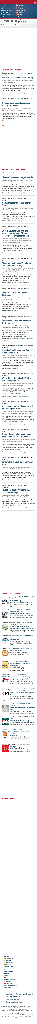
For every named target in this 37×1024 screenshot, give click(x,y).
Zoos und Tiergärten (18, 731)
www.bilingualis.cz (18, 635)
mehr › (19, 90)
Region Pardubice (21, 8)
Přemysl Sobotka (23, 193)
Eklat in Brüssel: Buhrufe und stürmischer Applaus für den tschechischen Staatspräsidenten (17, 233)
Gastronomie (19, 611)
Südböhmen (20, 12)
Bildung (11, 599)
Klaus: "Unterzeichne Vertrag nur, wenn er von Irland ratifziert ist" (16, 435)
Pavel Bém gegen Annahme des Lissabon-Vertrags (16, 491)
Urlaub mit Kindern (18, 676)
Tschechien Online (18, 73)
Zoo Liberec (13, 735)
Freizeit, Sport (9, 962)
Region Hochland (6, 14)
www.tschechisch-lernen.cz (25, 622)
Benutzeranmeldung (13, 999)
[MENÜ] (35, 2)
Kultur (29, 678)
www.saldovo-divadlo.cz (23, 744)
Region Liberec (20, 7)
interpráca (27, 1010)
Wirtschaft (8, 987)
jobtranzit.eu (4, 1015)
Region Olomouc (6, 16)
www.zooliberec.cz (18, 729)
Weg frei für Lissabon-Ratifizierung (17, 77)
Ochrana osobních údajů (14, 1002)
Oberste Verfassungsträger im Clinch (18, 177)
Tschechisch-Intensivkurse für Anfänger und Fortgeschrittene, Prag (21, 627)
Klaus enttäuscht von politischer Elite (16, 204)
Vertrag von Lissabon (12, 93)
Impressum (10, 994)
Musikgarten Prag (15, 601)
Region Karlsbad (21, 10)
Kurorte (25, 678)
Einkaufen (8, 960)
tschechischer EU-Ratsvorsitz (26, 338)
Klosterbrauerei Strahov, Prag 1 (19, 614)
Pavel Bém (21, 508)
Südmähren (19, 14)
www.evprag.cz (16, 661)
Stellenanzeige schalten (7, 25)
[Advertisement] (18, 48)
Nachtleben (8, 977)
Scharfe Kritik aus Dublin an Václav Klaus (17, 463)
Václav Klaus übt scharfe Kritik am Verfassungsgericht (17, 379)
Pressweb (8, 1016)
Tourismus (20, 678)
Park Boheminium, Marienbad (18, 680)
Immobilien (8, 970)
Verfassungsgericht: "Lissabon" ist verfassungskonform (17, 407)
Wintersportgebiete (11, 985)
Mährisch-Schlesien (6, 10)
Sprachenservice (13, 624)
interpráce (3, 1010)
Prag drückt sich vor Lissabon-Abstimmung (15, 293)
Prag (3, 5)
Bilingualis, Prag (14, 639)
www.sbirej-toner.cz (19, 648)
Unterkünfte (8, 983)
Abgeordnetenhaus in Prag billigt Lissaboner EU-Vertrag (16, 264)
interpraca (21, 1012)
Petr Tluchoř (5, 340)
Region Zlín (19, 16)
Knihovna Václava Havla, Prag (19, 721)
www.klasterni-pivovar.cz (23, 609)
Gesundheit (8, 968)
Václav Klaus (21, 121)
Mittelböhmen (20, 5)
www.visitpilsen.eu (18, 689)
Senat (20, 221)
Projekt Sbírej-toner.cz (16, 650)
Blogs (16, 25)
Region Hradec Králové (7, 8)
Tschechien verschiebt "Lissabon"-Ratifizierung (17, 321)
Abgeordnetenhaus (23, 283)
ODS (26, 508)
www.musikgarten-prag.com (26, 596)
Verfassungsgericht (23, 93)
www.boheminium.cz (20, 674)
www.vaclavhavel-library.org (26, 716)
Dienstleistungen (10, 958)
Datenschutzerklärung (23, 994)
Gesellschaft (28, 648)
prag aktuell (13, 1007)
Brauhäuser (12, 611)
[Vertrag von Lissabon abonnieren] (2, 126)
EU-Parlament (22, 253)
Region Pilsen (5, 12)
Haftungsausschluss (13, 997)
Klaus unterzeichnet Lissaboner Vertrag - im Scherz (16, 104)
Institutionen (19, 691)
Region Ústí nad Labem (7, 7)
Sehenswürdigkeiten (7, 676)
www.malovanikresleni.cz (24, 703)
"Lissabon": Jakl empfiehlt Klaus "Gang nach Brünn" (16, 351)
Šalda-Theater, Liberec (16, 748)
